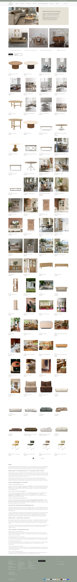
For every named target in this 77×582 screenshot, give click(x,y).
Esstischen (18, 494)
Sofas (41, 486)
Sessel (9, 487)
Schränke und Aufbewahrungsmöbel (36, 499)
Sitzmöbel (30, 486)
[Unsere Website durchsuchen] (64, 3)
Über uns (19, 566)
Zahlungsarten (20, 565)
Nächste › (42, 458)
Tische (43, 492)
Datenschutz (30, 562)
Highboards (34, 500)
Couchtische (33, 494)
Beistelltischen (11, 495)
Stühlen (20, 487)
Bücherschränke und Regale (24, 500)
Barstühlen (25, 487)
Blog (19, 569)
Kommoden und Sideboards (13, 500)
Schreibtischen (18, 495)
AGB (28, 561)
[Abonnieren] (68, 561)
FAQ (19, 561)
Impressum (30, 563)
